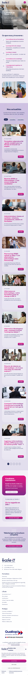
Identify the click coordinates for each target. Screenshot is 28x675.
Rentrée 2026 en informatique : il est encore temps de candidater (11, 181)
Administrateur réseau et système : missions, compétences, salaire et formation (14, 218)
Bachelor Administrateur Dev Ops (9, 580)
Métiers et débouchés (7, 621)
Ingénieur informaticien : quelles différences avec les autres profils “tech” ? (14, 442)
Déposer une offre (6, 619)
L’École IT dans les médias (8, 600)
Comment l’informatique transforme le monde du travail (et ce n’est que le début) (13, 406)
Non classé (20, 119)
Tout (6, 119)
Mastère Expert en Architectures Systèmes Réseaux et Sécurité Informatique (13, 586)
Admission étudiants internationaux (10, 615)
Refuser (14, 664)
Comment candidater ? (7, 611)
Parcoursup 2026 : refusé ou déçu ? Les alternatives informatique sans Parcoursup (12, 257)
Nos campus (5, 596)
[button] (25, 649)
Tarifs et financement (7, 613)
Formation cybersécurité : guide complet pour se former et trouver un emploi (13, 143)
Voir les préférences (14, 668)
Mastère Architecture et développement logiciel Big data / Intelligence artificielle (13, 583)
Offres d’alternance (6, 617)
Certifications (5, 598)
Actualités (12, 119)
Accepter (14, 661)
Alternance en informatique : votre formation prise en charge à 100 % (12, 293)
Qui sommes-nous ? (6, 594)
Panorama (4, 576)
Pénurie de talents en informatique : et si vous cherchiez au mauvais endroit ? (13, 368)
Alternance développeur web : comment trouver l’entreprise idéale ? (13, 330)
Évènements (5, 604)
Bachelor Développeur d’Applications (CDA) (12, 578)
